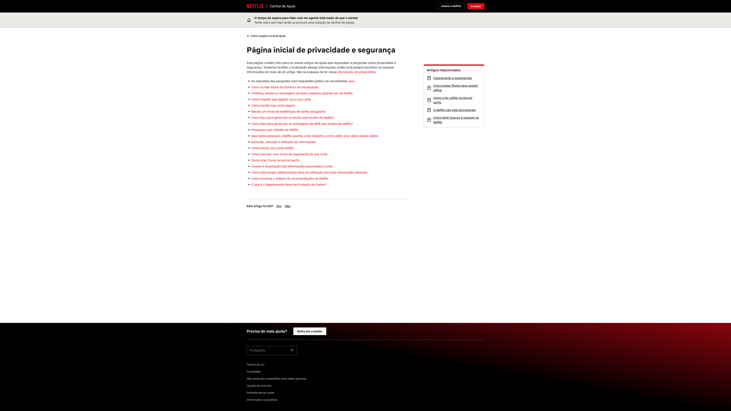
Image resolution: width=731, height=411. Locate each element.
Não (287, 206)
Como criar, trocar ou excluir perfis (275, 160)
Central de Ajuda (282, 6)
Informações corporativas (262, 399)
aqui (351, 81)
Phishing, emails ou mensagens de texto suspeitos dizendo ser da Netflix (302, 93)
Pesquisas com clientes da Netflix (274, 130)
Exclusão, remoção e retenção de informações (283, 142)
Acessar (476, 6)
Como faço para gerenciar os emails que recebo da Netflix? (292, 117)
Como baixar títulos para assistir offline (455, 88)
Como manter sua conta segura (273, 105)
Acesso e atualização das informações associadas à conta (291, 166)
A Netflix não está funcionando (454, 110)
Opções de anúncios (259, 385)
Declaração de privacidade (357, 72)
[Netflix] (255, 6)
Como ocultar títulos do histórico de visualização (284, 87)
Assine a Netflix (451, 6)
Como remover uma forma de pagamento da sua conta (289, 154)
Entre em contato (309, 331)
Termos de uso (255, 364)
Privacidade (254, 371)
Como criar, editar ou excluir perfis (452, 100)
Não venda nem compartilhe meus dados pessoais (276, 378)
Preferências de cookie (260, 392)
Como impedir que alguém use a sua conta (281, 99)
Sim (279, 206)
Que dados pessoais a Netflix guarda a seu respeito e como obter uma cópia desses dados (314, 136)
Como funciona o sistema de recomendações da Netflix (289, 178)
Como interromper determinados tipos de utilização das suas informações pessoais (309, 172)
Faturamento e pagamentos (452, 78)
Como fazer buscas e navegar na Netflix (456, 120)
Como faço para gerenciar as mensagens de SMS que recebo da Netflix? (302, 124)
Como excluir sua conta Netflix (272, 148)
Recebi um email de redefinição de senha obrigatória (288, 111)
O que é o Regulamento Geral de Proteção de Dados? (288, 184)
